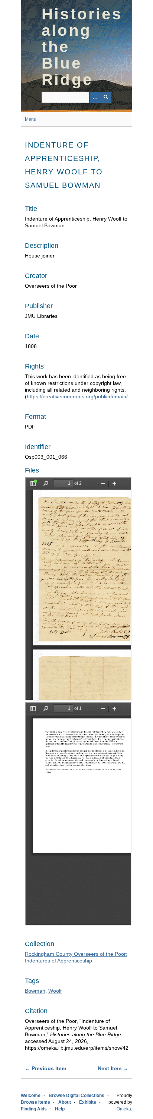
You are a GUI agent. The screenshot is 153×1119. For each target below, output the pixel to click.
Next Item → (113, 1068)
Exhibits (87, 1102)
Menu (30, 119)
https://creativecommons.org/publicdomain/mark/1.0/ (88, 396)
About (64, 1102)
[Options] (94, 97)
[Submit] (105, 97)
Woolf (55, 991)
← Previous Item (45, 1068)
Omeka (124, 1109)
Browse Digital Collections (76, 1095)
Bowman (35, 991)
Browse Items (35, 1102)
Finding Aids (34, 1109)
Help (60, 1109)
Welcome (30, 1095)
